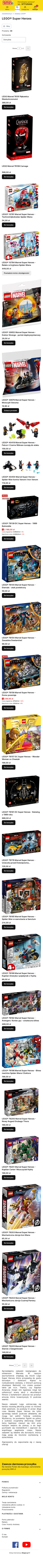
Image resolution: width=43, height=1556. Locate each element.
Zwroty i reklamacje (9, 1492)
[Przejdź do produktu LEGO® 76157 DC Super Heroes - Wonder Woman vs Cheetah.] (21, 734)
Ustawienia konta (8, 1507)
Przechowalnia (7, 1510)
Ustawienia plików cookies (12, 1505)
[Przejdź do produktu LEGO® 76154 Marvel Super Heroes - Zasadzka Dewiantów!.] (21, 618)
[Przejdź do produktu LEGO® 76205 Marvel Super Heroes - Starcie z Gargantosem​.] (21, 1329)
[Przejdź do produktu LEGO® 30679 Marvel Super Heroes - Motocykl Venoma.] (21, 373)
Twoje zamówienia (9, 1502)
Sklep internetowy (18, 1553)
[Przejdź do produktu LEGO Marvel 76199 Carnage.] (21, 138)
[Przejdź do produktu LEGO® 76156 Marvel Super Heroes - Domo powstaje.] (21, 672)
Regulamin (6, 1490)
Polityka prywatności (10, 1488)
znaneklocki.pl (7, 14)
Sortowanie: (6, 35)
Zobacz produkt (10, 410)
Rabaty (5, 1522)
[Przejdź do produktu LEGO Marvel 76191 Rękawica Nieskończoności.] (21, 74)
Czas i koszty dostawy (11, 1524)
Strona (14, 48)
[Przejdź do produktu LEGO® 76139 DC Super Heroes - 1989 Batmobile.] (21, 507)
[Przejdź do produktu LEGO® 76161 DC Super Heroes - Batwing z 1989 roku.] (21, 791)
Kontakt (5, 1537)
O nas (4, 1534)
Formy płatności (8, 1520)
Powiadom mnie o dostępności (16, 273)
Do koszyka (8, 107)
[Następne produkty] (24, 1365)
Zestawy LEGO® (20, 14)
